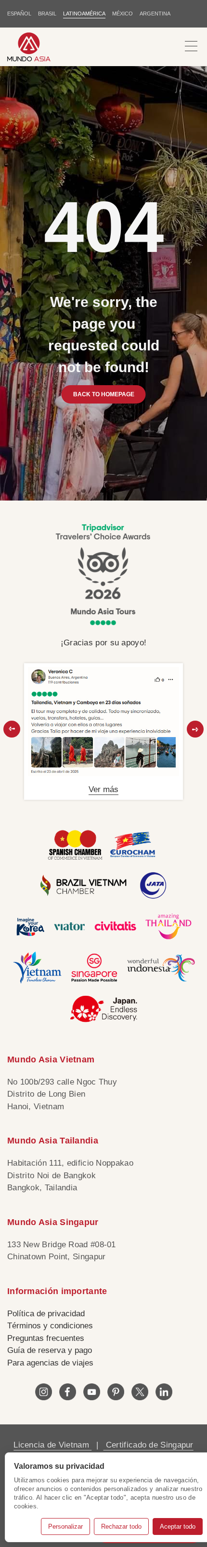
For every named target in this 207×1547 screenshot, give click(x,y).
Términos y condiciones (50, 1325)
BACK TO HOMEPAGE (103, 394)
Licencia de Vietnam (52, 1444)
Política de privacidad (46, 1313)
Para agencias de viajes (50, 1362)
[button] (11, 729)
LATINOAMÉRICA (84, 13)
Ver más (103, 789)
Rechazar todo (121, 1526)
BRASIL (47, 13)
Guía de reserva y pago (49, 1350)
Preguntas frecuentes (45, 1338)
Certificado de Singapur (149, 1444)
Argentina (155, 13)
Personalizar (65, 1526)
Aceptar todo (177, 1526)
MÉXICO (122, 13)
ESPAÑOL (19, 13)
